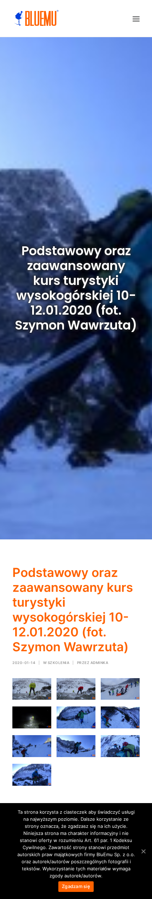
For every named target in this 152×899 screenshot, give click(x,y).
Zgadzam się (76, 886)
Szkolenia (59, 662)
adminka (99, 662)
